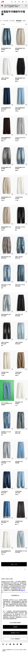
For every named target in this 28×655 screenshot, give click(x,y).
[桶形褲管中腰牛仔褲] (7, 245)
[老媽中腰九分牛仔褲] (7, 273)
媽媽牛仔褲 (17, 589)
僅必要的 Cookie (15, 632)
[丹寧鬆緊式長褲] (7, 360)
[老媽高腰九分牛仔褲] (7, 420)
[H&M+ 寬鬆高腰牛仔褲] (7, 390)
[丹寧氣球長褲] (7, 479)
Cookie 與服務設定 (15, 638)
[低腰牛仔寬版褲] (7, 330)
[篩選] (26, 24)
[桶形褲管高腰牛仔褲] (7, 36)
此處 (10, 6)
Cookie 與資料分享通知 (15, 622)
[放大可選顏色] (16, 230)
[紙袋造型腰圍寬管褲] (7, 96)
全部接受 (15, 626)
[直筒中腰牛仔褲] (7, 509)
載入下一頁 (14, 564)
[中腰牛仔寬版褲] (7, 66)
